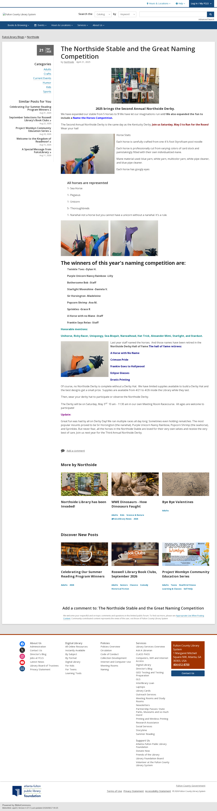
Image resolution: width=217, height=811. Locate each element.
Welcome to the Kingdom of (34, 140)
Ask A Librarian (144, 650)
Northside (33, 37)
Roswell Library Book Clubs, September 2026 (134, 574)
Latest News (37, 661)
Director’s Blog (38, 654)
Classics (134, 585)
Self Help (188, 588)
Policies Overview (110, 646)
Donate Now (143, 750)
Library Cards (143, 690)
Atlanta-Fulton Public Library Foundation (151, 745)
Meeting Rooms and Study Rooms (150, 700)
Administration (38, 646)
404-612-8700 (181, 664)
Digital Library (72, 661)
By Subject (71, 654)
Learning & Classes (172, 588)
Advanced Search (206, 19)
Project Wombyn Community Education (33, 129)
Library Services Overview (150, 646)
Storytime (141, 730)
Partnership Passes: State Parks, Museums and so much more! (152, 711)
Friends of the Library (147, 754)
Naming (105, 669)
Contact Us (36, 650)
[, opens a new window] (27, 797)
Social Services (144, 726)
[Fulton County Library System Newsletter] (22, 668)
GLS (138, 679)
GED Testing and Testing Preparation (150, 674)
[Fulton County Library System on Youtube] (22, 662)
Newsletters (143, 705)
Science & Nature (135, 515)
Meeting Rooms (109, 665)
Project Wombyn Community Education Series (185, 574)
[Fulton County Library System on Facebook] (22, 644)
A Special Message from (36, 151)
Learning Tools (73, 673)
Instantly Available (75, 650)
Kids (48, 87)
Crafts (47, 74)
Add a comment (76, 450)
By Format (71, 657)
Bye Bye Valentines (177, 502)
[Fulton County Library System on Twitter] (22, 650)
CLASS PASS (143, 654)
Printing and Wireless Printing (152, 718)
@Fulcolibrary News (122, 519)
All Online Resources (76, 646)
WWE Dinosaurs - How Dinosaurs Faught (129, 504)
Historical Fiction (120, 588)
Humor (47, 83)
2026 (136, 519)
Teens (174, 585)
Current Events (42, 78)
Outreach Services (146, 694)
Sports (47, 91)
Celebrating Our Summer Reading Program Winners (83, 574)
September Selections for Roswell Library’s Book (30, 119)
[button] (158, 3)
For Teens (71, 669)
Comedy (144, 585)
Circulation (106, 650)
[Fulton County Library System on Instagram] (22, 656)
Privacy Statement (40, 669)
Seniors (124, 585)
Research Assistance (147, 722)
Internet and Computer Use (116, 661)
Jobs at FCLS (37, 657)
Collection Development (114, 657)
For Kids (69, 665)
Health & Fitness (187, 585)
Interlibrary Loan (145, 683)
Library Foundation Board (150, 758)
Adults (47, 69)
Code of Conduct (110, 654)
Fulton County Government (190, 785)
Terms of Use (114, 791)
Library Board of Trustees (44, 665)
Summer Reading (145, 733)
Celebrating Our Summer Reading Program (30, 108)
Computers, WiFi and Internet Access (152, 659)
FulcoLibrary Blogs (13, 37)
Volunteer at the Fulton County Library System (152, 764)
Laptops (140, 686)
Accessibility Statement (158, 791)
